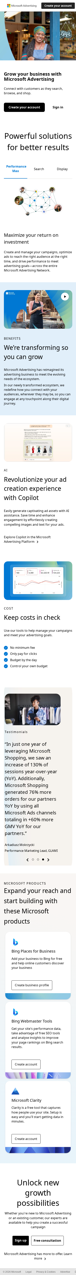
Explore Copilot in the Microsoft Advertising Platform (27, 539)
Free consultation (47, 1220)
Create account (26, 1044)
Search (39, 169)
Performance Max (16, 168)
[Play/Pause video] (64, 297)
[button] (28, 840)
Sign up (21, 1220)
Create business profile (32, 964)
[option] (38, 763)
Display (62, 169)
